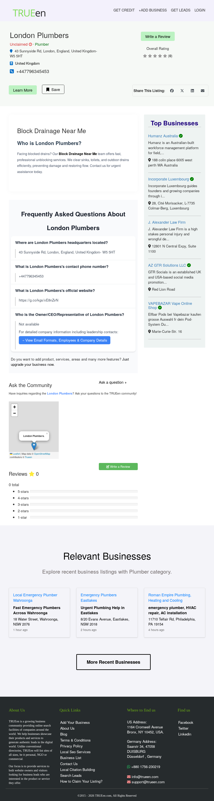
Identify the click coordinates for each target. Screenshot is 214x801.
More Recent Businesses (113, 661)
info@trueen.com (145, 776)
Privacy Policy (71, 745)
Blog (63, 734)
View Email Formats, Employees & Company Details (64, 340)
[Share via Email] (202, 90)
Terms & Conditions (75, 740)
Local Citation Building (77, 769)
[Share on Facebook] (172, 90)
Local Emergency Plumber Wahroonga (35, 597)
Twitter (183, 728)
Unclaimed (20, 44)
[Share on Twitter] (182, 90)
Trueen (28, 457)
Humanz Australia (163, 135)
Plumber (42, 44)
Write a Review (157, 36)
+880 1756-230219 (145, 766)
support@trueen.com (148, 781)
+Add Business (153, 10)
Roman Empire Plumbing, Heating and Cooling (169, 597)
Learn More (22, 90)
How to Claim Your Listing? (81, 781)
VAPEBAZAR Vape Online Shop (170, 305)
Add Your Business (75, 722)
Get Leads (180, 10)
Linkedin (184, 734)
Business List (70, 757)
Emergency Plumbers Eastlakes (99, 597)
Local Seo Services (75, 751)
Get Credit (124, 10)
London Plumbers (60, 393)
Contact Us (69, 763)
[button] (34, 446)
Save (54, 89)
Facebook (185, 722)
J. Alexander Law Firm (167, 222)
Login (200, 10)
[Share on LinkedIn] (192, 90)
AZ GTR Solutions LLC (167, 265)
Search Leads (71, 775)
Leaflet (16, 453)
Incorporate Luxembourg (169, 179)
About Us (67, 728)
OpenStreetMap (42, 453)
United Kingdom (27, 63)
